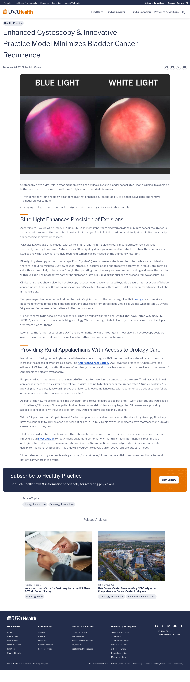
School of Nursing (118, 649)
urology (138, 299)
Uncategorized (34, 596)
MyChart (149, 3)
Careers (171, 3)
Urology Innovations (35, 504)
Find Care (97, 12)
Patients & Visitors (166, 12)
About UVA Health (72, 3)
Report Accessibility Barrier (155, 664)
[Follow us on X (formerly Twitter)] (162, 626)
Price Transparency (176, 664)
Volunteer (42, 640)
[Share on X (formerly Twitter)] (178, 67)
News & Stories (14, 645)
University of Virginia (120, 632)
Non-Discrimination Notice (98, 664)
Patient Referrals (45, 645)
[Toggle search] (183, 12)
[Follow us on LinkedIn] (181, 626)
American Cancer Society (93, 362)
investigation (46, 438)
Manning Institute (118, 657)
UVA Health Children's (120, 640)
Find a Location (141, 12)
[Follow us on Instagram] (168, 626)
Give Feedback (78, 636)
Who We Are (12, 640)
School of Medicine (119, 645)
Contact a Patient (79, 632)
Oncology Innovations (62, 504)
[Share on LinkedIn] (172, 67)
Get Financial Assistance (82, 649)
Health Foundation (119, 653)
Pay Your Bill (77, 645)
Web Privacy (137, 664)
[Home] (18, 11)
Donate (180, 3)
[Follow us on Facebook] (156, 626)
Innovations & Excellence (141, 596)
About (10, 632)
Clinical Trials (12, 636)
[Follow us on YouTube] (175, 626)
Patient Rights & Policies (120, 664)
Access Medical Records (82, 640)
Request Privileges (46, 649)
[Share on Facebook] (166, 67)
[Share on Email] (184, 67)
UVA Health (116, 636)
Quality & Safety (14, 653)
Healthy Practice (13, 23)
